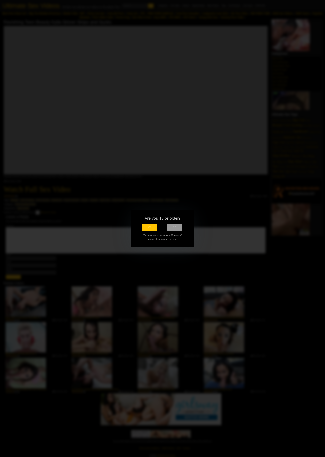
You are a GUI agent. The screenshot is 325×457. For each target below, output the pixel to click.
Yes (149, 227)
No (174, 227)
